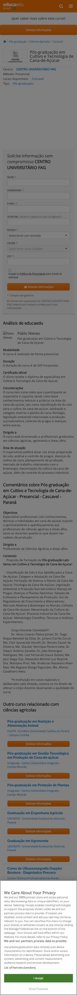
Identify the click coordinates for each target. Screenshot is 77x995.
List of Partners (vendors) (20, 967)
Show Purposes (38, 989)
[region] (38, 937)
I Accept (38, 978)
